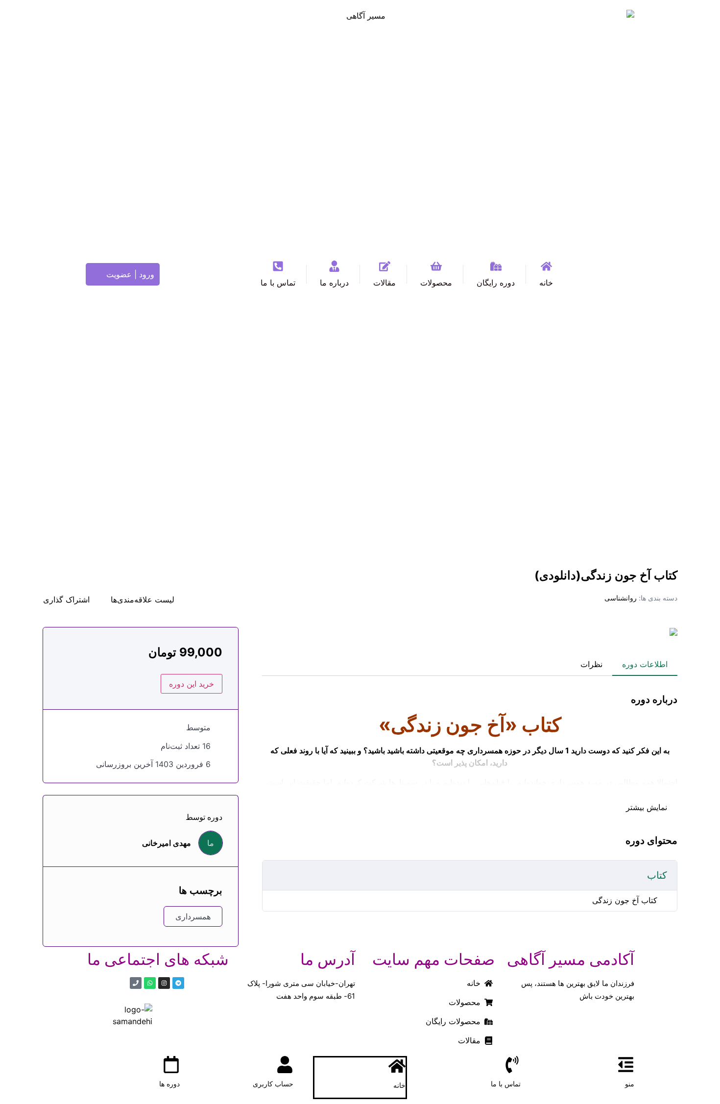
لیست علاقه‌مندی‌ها (142, 599)
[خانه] (397, 1066)
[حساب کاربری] (284, 1064)
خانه (399, 1085)
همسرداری (193, 916)
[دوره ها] (171, 1064)
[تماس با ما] (512, 1064)
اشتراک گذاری (66, 599)
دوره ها (169, 1084)
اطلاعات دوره (645, 664)
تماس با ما (506, 1084)
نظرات (591, 664)
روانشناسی (620, 598)
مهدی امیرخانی (166, 843)
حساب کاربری (273, 1084)
